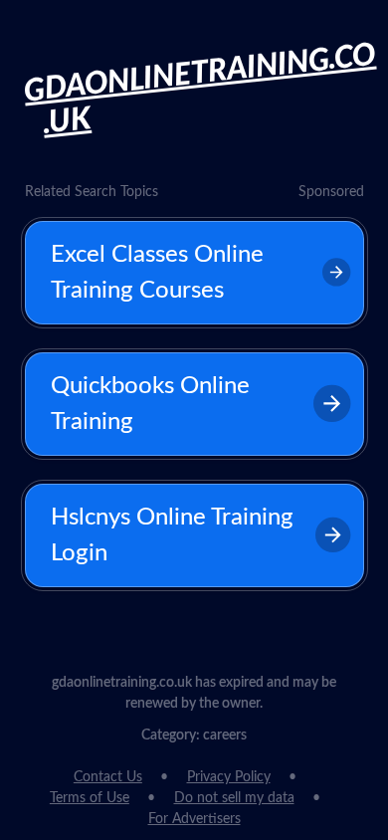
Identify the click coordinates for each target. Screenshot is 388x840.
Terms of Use (89, 798)
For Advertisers (194, 819)
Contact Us (108, 777)
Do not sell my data (234, 798)
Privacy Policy (229, 777)
